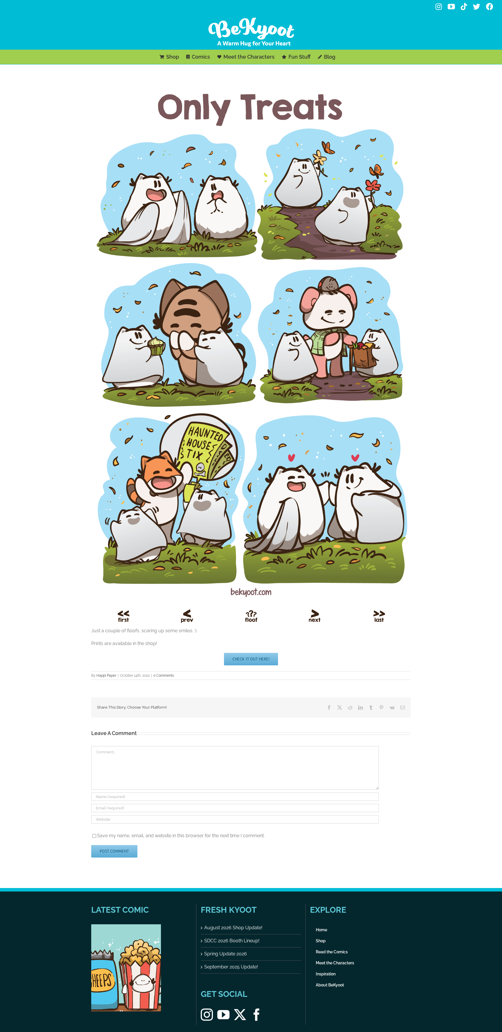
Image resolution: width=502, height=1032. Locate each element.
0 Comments (163, 675)
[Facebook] (256, 1014)
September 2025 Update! (231, 967)
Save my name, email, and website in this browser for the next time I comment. (181, 835)
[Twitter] (240, 1014)
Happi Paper (106, 675)
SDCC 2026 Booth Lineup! (231, 940)
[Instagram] (207, 1014)
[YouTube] (223, 1014)
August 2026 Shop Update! (233, 927)
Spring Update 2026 (225, 954)
